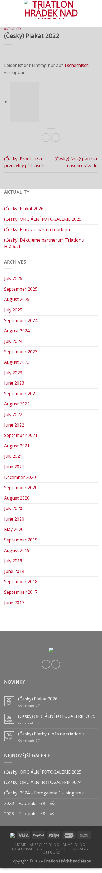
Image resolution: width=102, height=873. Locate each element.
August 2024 (17, 331)
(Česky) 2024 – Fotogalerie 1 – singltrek (44, 793)
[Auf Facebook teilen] (46, 137)
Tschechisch (76, 65)
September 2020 (20, 488)
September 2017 (20, 592)
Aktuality (12, 29)
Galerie (44, 848)
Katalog (81, 848)
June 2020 (14, 519)
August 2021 (17, 446)
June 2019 (14, 571)
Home (20, 844)
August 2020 (17, 498)
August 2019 (17, 550)
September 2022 (20, 394)
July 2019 (13, 561)
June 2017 (14, 603)
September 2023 (20, 352)
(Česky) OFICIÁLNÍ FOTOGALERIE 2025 (42, 219)
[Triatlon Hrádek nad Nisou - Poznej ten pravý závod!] (51, 9)
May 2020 (14, 529)
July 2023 (13, 373)
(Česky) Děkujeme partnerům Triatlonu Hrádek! (44, 243)
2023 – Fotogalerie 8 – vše (30, 814)
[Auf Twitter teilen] (55, 137)
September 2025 (20, 289)
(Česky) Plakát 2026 (23, 209)
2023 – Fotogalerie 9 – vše (30, 803)
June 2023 (14, 383)
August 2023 (17, 362)
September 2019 (20, 540)
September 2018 (20, 582)
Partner (62, 848)
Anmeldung (74, 844)
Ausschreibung (44, 844)
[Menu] (7, 9)
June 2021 (14, 467)
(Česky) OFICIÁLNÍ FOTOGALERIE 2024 (42, 782)
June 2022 (14, 425)
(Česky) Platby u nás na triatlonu (37, 229)
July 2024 (13, 341)
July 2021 (13, 456)
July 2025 (13, 310)
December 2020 (20, 477)
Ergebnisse (22, 848)
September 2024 (20, 320)
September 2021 (20, 435)
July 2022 (13, 414)
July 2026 (13, 278)
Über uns (51, 852)
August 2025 (17, 299)
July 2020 (13, 508)
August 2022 (17, 404)
